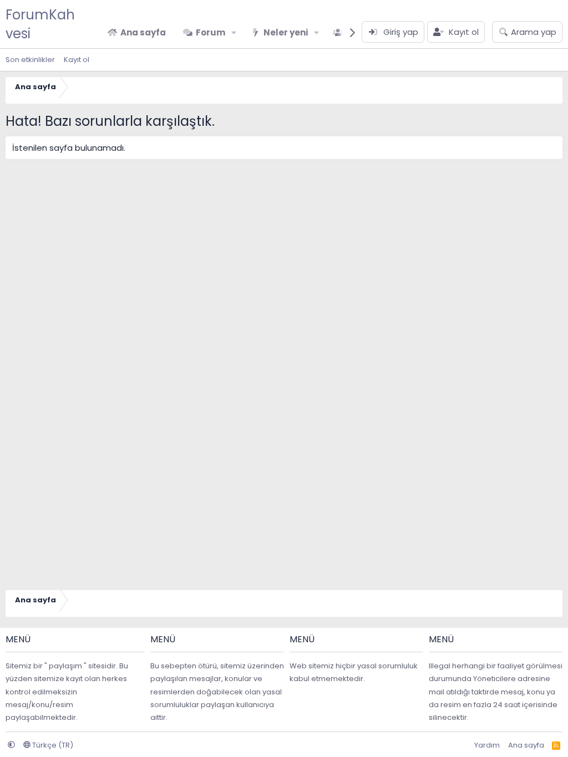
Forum (210, 32)
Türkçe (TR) (52, 745)
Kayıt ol (76, 59)
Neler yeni (285, 32)
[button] (234, 32)
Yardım (487, 745)
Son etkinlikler (30, 59)
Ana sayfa (143, 32)
